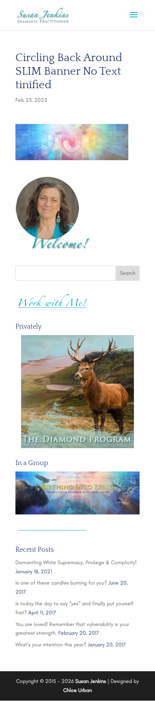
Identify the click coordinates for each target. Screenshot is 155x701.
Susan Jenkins (90, 681)
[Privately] (77, 391)
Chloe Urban (77, 690)
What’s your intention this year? (50, 644)
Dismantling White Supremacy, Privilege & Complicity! (76, 562)
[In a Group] (77, 493)
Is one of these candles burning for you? (61, 583)
